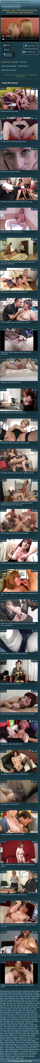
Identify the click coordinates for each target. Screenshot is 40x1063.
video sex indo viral (6, 1030)
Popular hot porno (21, 3)
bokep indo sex (28, 993)
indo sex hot (35, 1007)
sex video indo (5, 1023)
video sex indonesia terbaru (24, 1030)
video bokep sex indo (26, 1026)
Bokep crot (18, 1040)
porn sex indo (21, 1016)
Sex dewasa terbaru (25, 1044)
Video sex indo (7, 3)
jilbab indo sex (32, 1012)
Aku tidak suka (30, 52)
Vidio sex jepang (19, 1053)
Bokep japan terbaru (22, 1046)
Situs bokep (20, 1056)
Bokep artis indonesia (7, 1042)
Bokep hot (22, 1037)
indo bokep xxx (30, 1002)
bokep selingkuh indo (11, 998)
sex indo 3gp (11, 1018)
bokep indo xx (29, 995)
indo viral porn (13, 1010)
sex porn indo (19, 1021)
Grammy (15, 62)
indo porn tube (33, 1005)
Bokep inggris (11, 1056)
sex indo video (25, 1019)
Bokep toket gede (29, 1040)
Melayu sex (13, 1035)
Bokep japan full (22, 1048)
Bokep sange (9, 1040)
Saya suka (31, 45)
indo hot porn (11, 1003)
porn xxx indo (32, 1016)
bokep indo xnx (18, 995)
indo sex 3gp (14, 1007)
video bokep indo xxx (10, 1026)
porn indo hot (25, 1014)
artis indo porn (5, 991)
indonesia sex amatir (8, 70)
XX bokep (24, 1051)
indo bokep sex (18, 1002)
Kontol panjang (9, 1048)
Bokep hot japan (11, 1044)
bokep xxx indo (25, 1000)
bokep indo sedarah (15, 993)
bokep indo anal (28, 991)
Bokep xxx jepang (12, 1037)
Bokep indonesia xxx (20, 1055)
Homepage (14, 1061)
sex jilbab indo (9, 1021)
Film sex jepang (31, 1053)
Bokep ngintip (9, 1033)
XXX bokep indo (8, 1032)
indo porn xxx (4, 1007)
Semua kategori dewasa (11, 7)
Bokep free (8, 1053)
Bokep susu (4, 1035)
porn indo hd (15, 1014)
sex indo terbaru (13, 1019)
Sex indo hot (20, 1042)
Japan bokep (9, 1046)
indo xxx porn (30, 1010)
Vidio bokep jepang (11, 1049)
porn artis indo (5, 1014)
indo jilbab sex (31, 1003)
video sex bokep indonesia (27, 1028)
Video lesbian (23, 66)
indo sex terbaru (5, 1009)
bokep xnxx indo (13, 1000)
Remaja (23, 62)
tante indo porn (13, 1025)
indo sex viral (17, 1009)
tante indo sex (24, 1025)
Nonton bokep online (7, 1058)
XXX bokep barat (24, 1035)
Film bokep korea (33, 1033)
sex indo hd (20, 1018)
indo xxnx (21, 1010)
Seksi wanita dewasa (8, 66)
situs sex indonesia (17, 1023)
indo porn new (11, 1005)
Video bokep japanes (12, 1051)
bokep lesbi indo (24, 996)
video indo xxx (12, 1028)
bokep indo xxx (13, 996)
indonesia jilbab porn (7, 1012)
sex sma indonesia (31, 1021)
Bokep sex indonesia (22, 1032)
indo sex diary (25, 1007)
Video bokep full (24, 1049)
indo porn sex (22, 1005)
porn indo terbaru (10, 1016)
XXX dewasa (30, 1056)
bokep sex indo (25, 998)
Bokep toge (19, 1058)
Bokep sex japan (12, 1039)
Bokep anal (30, 1042)
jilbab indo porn (20, 1012)
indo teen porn (27, 1009)
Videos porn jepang (26, 1039)
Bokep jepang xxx (6, 1055)
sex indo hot (29, 1018)
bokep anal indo (16, 991)
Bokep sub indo (20, 1033)
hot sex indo (8, 1002)
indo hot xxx (20, 1003)
